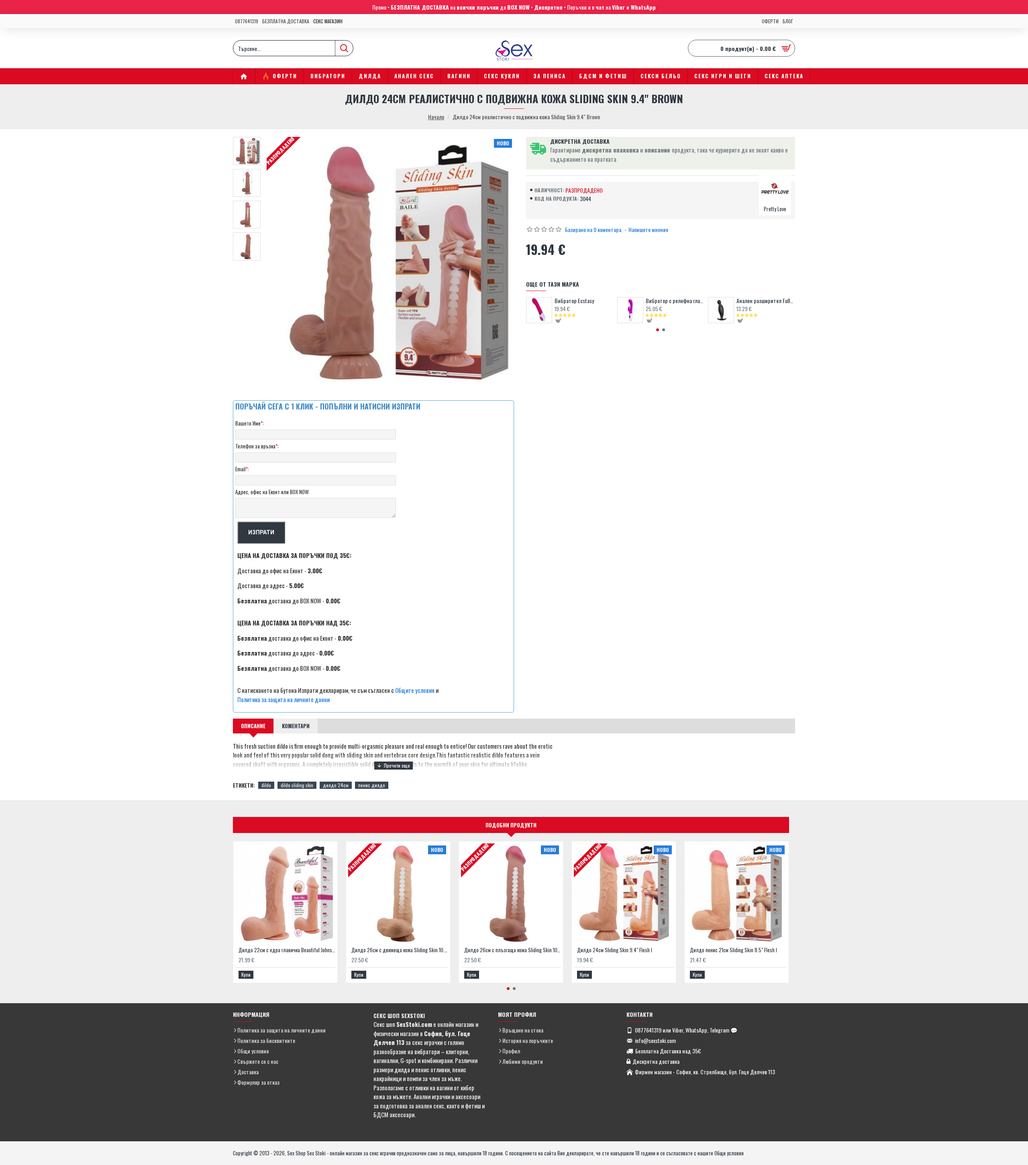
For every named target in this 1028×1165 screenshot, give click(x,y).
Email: (242, 469)
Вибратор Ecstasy (574, 300)
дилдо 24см (336, 785)
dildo (266, 785)
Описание (253, 726)
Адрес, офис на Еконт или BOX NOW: (272, 492)
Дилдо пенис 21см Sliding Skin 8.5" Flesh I (733, 950)
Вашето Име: (249, 423)
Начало (436, 116)
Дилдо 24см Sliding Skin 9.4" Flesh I (614, 950)
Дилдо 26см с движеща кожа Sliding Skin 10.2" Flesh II (399, 950)
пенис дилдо (371, 785)
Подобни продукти (510, 825)
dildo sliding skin (297, 785)
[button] (657, 329)
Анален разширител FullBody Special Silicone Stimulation (765, 300)
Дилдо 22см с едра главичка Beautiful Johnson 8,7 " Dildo (287, 950)
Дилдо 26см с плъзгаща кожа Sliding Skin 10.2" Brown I (512, 950)
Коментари (296, 726)
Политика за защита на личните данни (283, 699)
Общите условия (414, 690)
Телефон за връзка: (257, 446)
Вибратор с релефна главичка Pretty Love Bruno (675, 300)
